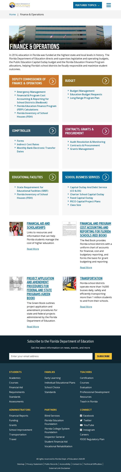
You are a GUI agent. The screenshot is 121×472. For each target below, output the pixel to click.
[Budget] (105, 80)
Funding (13, 420)
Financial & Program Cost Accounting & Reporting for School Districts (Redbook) (33, 99)
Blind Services (52, 415)
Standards (14, 396)
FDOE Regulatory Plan (92, 439)
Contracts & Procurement (85, 145)
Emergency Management (31, 91)
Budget (70, 80)
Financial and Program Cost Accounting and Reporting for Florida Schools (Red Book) (95, 229)
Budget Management (82, 90)
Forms (20, 140)
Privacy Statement (34, 464)
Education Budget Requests (86, 94)
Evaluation (86, 387)
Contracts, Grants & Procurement (79, 131)
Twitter (88, 420)
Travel (12, 439)
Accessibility (65, 464)
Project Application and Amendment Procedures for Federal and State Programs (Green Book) (40, 288)
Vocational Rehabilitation (58, 446)
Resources (85, 396)
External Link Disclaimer (59, 468)
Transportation (91, 278)
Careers (84, 434)
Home (12, 14)
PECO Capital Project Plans (85, 201)
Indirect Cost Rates (28, 144)
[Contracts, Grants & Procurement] (105, 131)
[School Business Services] (105, 177)
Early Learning (53, 378)
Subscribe (103, 356)
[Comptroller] (52, 130)
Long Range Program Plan (84, 98)
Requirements (17, 392)
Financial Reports (18, 415)
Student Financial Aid (56, 441)
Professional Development (94, 392)
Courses (13, 382)
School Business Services (82, 177)
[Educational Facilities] (52, 177)
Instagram (89, 429)
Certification (86, 378)
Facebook (88, 415)
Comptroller (21, 130)
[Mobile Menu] (109, 5)
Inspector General (54, 437)
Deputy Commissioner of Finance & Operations (29, 81)
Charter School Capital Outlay (87, 194)
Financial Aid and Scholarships (38, 225)
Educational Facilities (27, 177)
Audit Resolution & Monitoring (87, 141)
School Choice (52, 387)
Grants (13, 425)
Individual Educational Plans (60, 382)
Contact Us (77, 464)
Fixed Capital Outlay (81, 198)
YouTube (89, 425)
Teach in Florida (89, 401)
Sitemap (20, 464)
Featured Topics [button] (85, 5)
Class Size (75, 205)
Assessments (16, 401)
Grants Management (82, 149)
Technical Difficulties (93, 464)
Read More (33, 249)
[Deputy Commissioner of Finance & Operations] (52, 81)
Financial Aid (16, 387)
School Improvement (20, 429)
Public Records (51, 464)
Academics (15, 378)
